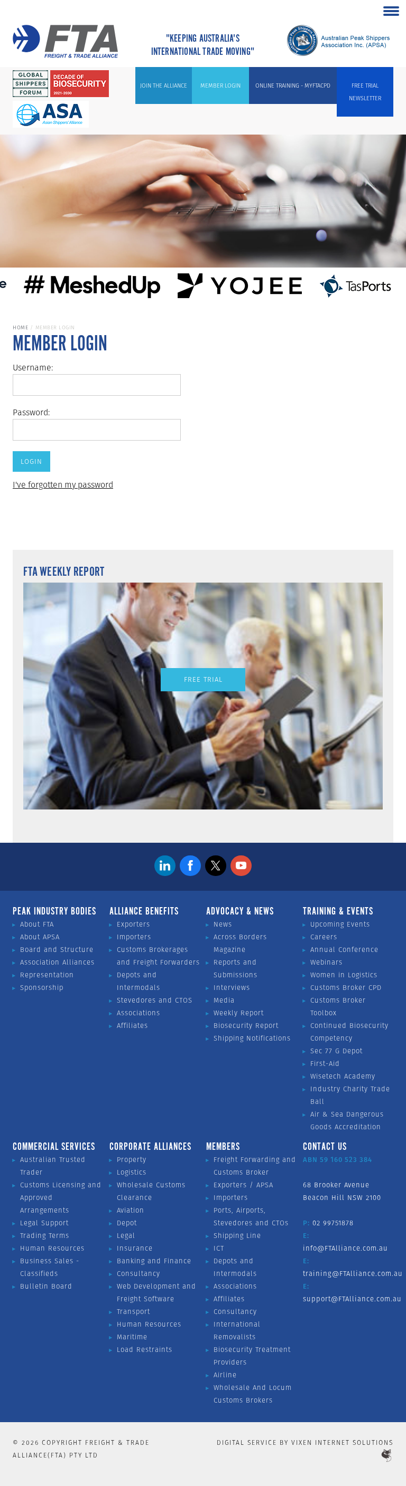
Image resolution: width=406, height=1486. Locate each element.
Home (20, 327)
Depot (127, 1223)
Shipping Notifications (252, 1038)
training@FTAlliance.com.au (353, 1274)
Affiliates (132, 1026)
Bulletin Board (46, 1286)
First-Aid (325, 1064)
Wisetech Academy (342, 1076)
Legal (126, 1236)
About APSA (40, 937)
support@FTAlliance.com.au (352, 1299)
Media (224, 1000)
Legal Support (44, 1223)
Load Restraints (144, 1350)
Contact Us (325, 1147)
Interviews (232, 988)
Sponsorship (41, 988)
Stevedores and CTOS (154, 1000)
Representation (47, 975)
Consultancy (138, 1274)
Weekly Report (239, 1013)
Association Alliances (57, 962)
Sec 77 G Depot (336, 1051)
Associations (138, 1013)
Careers (323, 937)
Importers (134, 937)
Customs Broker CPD (346, 988)
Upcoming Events (340, 924)
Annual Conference (344, 950)
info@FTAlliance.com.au (345, 1248)
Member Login (220, 85)
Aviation (130, 1210)
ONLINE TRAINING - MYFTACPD (292, 85)
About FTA (37, 924)
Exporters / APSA (243, 1185)
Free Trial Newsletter (365, 91)
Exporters (133, 924)
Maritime (132, 1337)
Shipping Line (237, 1236)
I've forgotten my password (63, 485)
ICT (219, 1248)
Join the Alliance (163, 85)
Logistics (131, 1172)
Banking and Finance (154, 1261)
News (223, 924)
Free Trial (203, 679)
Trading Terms (44, 1236)
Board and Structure (57, 950)
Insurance (135, 1248)
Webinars (326, 962)
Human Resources (52, 1248)
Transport (133, 1312)
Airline (225, 1375)
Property (131, 1160)
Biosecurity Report (246, 1026)
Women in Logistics (343, 975)
